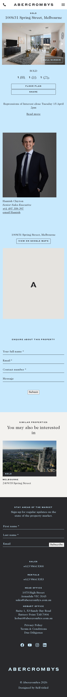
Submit (33, 392)
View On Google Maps (33, 241)
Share (33, 92)
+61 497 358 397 (13, 208)
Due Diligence (33, 632)
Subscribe (56, 544)
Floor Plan (33, 86)
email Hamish (11, 212)
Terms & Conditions (33, 629)
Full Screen (52, 60)
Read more (33, 114)
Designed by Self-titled (33, 688)
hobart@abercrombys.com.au (34, 618)
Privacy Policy (33, 625)
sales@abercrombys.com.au (33, 600)
